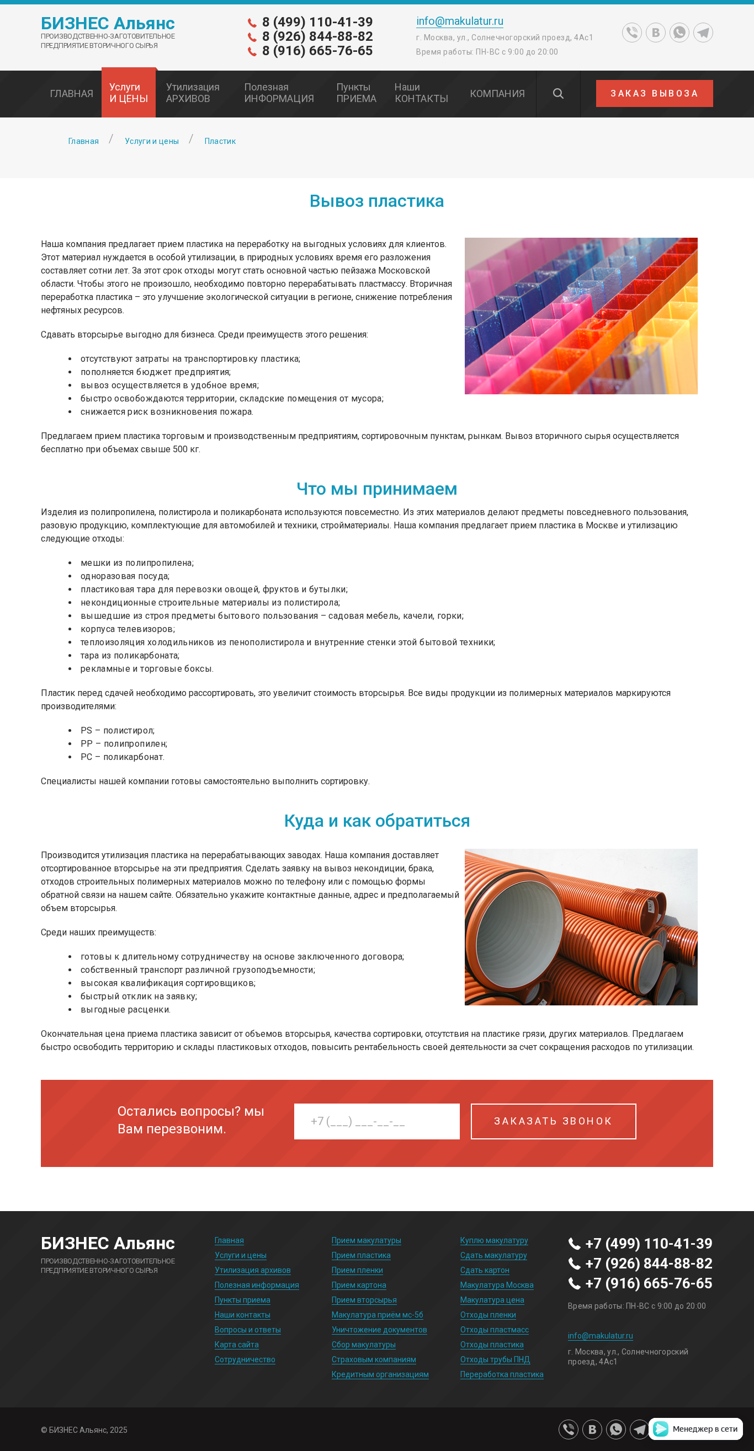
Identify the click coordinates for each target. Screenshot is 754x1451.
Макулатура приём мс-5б (377, 1314)
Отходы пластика (492, 1344)
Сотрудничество (245, 1359)
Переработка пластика (502, 1374)
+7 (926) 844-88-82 (649, 1264)
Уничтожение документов (379, 1329)
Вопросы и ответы (248, 1329)
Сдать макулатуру (493, 1255)
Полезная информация (257, 1285)
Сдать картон (484, 1270)
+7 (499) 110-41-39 (649, 1244)
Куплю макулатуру (494, 1240)
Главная (229, 1240)
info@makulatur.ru (459, 21)
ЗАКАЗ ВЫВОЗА (654, 93)
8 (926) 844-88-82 (317, 36)
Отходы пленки (488, 1314)
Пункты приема (242, 1299)
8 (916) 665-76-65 (317, 50)
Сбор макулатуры (364, 1344)
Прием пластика (361, 1255)
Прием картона (359, 1285)
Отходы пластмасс (494, 1329)
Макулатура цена (492, 1299)
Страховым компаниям (374, 1359)
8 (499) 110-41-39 (317, 22)
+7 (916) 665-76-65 (649, 1284)
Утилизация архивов (253, 1270)
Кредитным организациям (380, 1374)
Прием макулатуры (366, 1240)
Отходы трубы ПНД (495, 1359)
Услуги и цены (241, 1255)
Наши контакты (242, 1314)
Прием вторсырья (364, 1299)
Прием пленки (357, 1270)
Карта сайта (237, 1344)
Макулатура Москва (497, 1285)
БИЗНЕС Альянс (108, 23)
